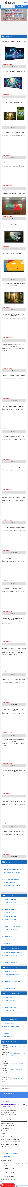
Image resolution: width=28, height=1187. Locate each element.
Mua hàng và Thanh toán (7, 1123)
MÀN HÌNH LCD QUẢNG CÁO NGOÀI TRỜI (13, 955)
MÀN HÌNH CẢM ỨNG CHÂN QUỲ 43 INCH (14, 558)
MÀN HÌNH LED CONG (8, 933)
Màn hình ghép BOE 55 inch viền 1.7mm (14, 163)
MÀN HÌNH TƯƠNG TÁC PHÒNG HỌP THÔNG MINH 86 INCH (14, 315)
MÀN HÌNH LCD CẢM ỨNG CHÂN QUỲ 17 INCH (13, 467)
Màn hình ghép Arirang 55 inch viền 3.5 (14, 71)
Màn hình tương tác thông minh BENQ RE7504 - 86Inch (14, 284)
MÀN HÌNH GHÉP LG (8, 997)
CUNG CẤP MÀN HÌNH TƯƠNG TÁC (11, 876)
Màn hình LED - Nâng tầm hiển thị (17, 1047)
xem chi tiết (14, 66)
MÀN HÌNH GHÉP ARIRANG (10, 1007)
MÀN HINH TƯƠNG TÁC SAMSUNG (11, 974)
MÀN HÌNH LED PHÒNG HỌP (10, 919)
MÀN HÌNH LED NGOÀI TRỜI (10, 902)
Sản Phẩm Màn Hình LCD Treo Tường (17, 1054)
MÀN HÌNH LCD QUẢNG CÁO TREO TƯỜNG (13, 952)
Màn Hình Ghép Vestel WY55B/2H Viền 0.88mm (14, 740)
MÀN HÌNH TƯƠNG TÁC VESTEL (11, 984)
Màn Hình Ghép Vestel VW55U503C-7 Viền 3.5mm (14, 771)
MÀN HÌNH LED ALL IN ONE (10, 923)
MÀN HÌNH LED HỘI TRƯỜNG (10, 916)
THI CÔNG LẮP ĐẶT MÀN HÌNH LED (13, 885)
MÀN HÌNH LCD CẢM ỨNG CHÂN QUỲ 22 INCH (13, 527)
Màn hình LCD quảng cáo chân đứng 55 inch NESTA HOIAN (14, 619)
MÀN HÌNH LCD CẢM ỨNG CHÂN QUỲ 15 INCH (13, 436)
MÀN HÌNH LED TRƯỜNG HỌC (10, 929)
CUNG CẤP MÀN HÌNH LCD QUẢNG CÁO (12, 872)
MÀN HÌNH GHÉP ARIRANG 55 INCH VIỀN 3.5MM (14, 41)
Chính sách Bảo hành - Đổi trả (8, 1125)
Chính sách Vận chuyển (7, 1128)
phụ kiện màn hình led (9, 1036)
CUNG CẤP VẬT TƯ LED (9, 866)
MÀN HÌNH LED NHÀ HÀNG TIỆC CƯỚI (12, 926)
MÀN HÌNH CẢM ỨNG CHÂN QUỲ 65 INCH (14, 588)
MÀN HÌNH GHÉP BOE (8, 1014)
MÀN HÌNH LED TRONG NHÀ (10, 899)
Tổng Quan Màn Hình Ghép (16, 1063)
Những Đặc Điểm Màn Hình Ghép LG (16, 1070)
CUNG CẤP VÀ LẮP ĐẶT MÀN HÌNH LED (12, 869)
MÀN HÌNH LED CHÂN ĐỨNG (10, 912)
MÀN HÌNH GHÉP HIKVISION (10, 1004)
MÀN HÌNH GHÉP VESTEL (9, 1010)
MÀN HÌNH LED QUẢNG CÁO (10, 939)
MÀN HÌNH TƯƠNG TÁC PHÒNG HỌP (12, 981)
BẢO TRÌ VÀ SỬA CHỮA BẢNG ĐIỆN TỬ (12, 879)
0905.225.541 (9, 1185)
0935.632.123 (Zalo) (9, 1172)
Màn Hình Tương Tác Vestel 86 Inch (14, 831)
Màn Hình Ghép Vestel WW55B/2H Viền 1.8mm (14, 710)
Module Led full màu (9, 1023)
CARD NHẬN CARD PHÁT (9, 1030)
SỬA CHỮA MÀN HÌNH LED (12, 882)
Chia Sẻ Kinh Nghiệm (11, 1041)
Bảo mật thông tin (5, 1130)
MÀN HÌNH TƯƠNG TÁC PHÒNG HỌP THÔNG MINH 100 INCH (14, 345)
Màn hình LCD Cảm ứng (9, 988)
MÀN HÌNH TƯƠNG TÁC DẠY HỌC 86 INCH (14, 375)
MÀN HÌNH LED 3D (8, 936)
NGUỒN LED (6, 1033)
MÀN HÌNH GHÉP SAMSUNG (10, 1000)
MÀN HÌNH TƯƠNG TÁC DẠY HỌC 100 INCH (14, 406)
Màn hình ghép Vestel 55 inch (14, 102)
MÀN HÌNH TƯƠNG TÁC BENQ (10, 971)
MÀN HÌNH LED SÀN (8, 943)
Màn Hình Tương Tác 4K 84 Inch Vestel (14, 801)
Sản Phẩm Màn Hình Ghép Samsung (16, 1079)
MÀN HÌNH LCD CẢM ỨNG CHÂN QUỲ (12, 962)
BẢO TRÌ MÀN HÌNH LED (11, 889)
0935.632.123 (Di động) (10, 1168)
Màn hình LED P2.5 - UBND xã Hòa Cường (14, 679)
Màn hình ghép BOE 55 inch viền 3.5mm (14, 193)
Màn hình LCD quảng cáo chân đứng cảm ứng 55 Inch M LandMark (14, 649)
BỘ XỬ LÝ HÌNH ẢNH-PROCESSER (11, 1026)
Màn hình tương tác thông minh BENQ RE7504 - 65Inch (14, 223)
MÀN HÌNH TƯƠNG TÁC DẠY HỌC (11, 978)
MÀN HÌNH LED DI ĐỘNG (9, 906)
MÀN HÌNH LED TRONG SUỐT (10, 909)
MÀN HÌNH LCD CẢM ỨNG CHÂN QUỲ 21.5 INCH (14, 497)
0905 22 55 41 (21, 7)
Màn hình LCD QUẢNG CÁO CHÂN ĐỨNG (13, 959)
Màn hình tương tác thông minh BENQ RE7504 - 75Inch (14, 254)
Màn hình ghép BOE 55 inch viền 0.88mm (14, 132)
